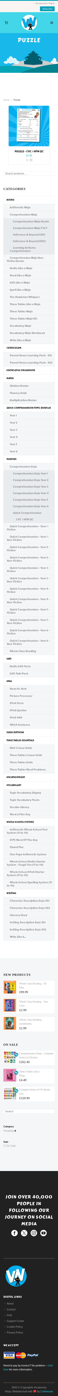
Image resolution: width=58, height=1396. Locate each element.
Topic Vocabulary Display (25, 793)
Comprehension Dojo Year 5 (30, 500)
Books (10, 200)
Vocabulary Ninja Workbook (27, 333)
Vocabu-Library (19, 807)
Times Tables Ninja (21, 311)
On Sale (11, 1145)
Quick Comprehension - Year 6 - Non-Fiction (28, 642)
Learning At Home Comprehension (23, 249)
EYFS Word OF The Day (24, 840)
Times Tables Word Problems (28, 770)
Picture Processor (21, 696)
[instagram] (34, 1233)
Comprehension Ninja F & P (30, 228)
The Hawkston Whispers (25, 297)
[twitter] (24, 1233)
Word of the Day (20, 814)
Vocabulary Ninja (20, 326)
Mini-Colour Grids (21, 748)
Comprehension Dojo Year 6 (30, 506)
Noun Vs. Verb (18, 689)
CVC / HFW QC (24, 519)
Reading (11, 459)
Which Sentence (20, 725)
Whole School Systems (20, 822)
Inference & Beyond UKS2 (29, 241)
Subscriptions (15, 732)
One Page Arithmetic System (28, 854)
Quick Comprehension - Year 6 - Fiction (28, 632)
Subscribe (47, 9)
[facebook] (14, 1233)
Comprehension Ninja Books (31, 222)
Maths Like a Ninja (21, 268)
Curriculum (13, 348)
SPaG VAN (16, 718)
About (10, 1303)
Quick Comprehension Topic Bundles (28, 408)
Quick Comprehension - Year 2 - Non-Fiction (28, 559)
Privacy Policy (15, 1332)
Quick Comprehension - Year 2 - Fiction (28, 548)
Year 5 (13, 444)
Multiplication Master (23, 400)
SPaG (9, 681)
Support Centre (15, 1321)
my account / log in (45, 3)
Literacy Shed (18, 915)
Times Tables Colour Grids (26, 755)
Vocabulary (13, 785)
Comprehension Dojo (23, 467)
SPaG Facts (17, 703)
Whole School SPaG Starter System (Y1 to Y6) (25, 873)
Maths (10, 378)
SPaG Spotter (18, 710)
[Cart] (6, 23)
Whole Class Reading (23, 651)
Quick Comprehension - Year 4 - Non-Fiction (28, 600)
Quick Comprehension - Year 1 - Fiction (28, 528)
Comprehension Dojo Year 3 (30, 487)
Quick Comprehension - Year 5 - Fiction (28, 611)
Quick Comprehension (27, 513)
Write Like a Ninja (20, 340)
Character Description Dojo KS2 (30, 908)
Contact (11, 1309)
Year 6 (13, 451)
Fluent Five (17, 847)
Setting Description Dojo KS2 (28, 930)
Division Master (19, 386)
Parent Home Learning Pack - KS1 (31, 355)
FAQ (9, 1315)
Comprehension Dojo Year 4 (30, 493)
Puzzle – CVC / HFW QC (29, 151)
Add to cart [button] (27, 160)
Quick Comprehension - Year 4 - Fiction (28, 590)
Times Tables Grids (21, 762)
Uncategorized (15, 777)
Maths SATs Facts (20, 666)
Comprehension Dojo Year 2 (30, 480)
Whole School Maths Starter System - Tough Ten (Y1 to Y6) (26, 863)
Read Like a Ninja (20, 275)
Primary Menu (52, 22)
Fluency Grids (18, 393)
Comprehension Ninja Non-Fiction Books (25, 259)
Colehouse (46, 1391)
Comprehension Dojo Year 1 (30, 474)
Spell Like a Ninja (20, 290)
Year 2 (13, 423)
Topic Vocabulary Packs (24, 800)
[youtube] (43, 1233)
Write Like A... (18, 937)
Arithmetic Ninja (20, 207)
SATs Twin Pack (19, 674)
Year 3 (13, 430)
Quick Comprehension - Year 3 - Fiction (28, 569)
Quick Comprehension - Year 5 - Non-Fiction (28, 621)
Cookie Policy (15, 1326)
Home (6, 100)
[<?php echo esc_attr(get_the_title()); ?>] (31, 160)
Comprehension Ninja (23, 215)
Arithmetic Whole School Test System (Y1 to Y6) (27, 831)
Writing (11, 893)
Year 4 (13, 437)
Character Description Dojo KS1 (29, 901)
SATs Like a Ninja (20, 283)
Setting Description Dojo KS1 (27, 922)
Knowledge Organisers (20, 370)
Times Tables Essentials (20, 740)
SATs (8, 659)
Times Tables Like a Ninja (25, 304)
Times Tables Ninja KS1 (23, 319)
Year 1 (13, 415)
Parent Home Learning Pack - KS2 (31, 363)
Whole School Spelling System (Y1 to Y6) (29, 884)
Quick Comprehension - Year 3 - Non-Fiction (28, 580)
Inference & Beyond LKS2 (29, 235)
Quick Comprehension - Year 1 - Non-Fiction (28, 538)
